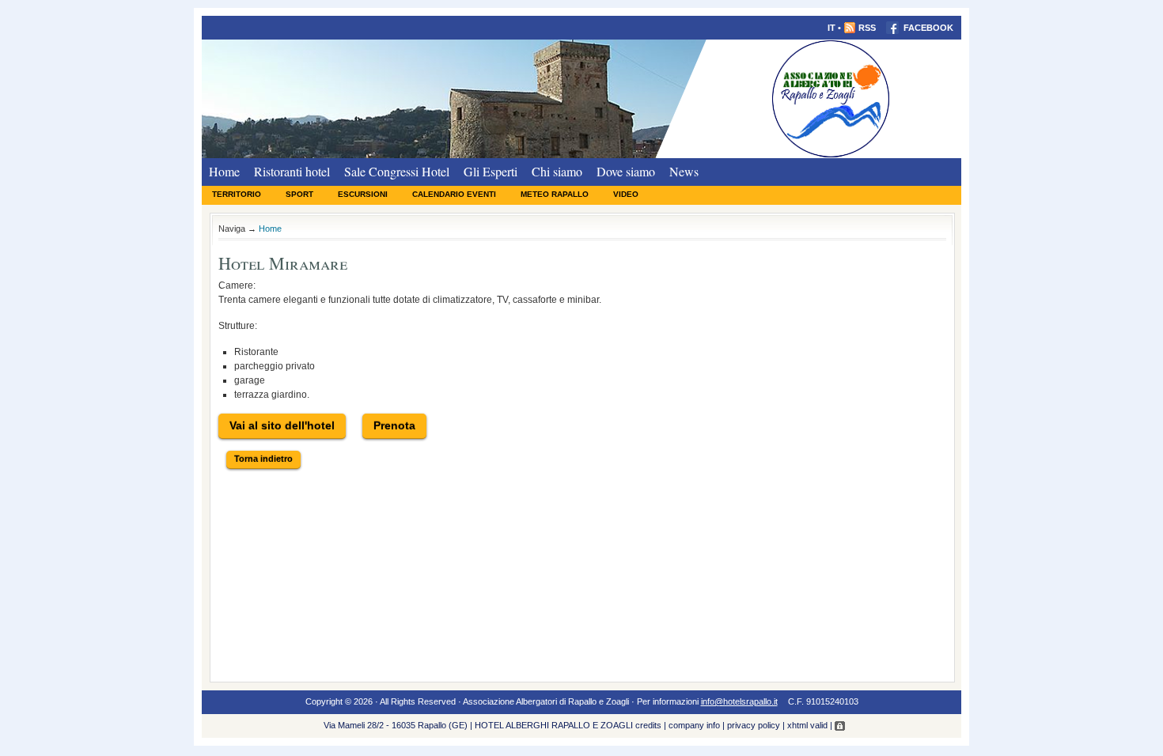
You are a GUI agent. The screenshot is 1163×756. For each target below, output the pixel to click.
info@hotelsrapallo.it (739, 701)
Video (625, 194)
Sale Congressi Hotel (396, 171)
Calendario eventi (454, 194)
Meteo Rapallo (555, 194)
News (684, 171)
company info (694, 725)
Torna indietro (263, 458)
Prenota (394, 425)
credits (648, 725)
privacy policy (753, 725)
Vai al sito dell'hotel (282, 425)
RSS (867, 27)
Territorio (236, 194)
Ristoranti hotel (292, 171)
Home (224, 171)
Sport (299, 194)
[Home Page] (581, 98)
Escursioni (363, 194)
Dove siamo (626, 171)
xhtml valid (807, 725)
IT (831, 27)
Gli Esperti (490, 171)
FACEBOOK (927, 27)
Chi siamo (557, 171)
